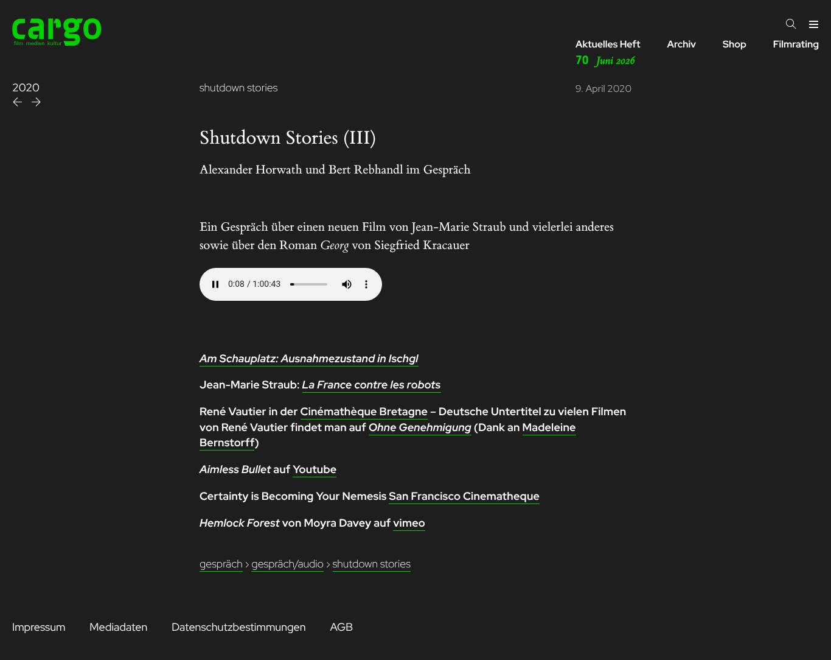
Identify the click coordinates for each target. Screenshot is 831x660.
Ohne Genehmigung (420, 428)
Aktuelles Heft (608, 53)
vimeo (409, 523)
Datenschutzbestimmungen (238, 627)
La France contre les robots (371, 385)
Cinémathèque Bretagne (364, 412)
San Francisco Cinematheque (464, 497)
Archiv (681, 44)
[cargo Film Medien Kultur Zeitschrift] (57, 42)
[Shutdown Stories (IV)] (36, 104)
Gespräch (221, 564)
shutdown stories (238, 88)
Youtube (314, 470)
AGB (341, 627)
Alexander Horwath (251, 170)
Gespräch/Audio (287, 564)
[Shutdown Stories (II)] (18, 104)
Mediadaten (118, 627)
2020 (26, 88)
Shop (734, 44)
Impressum (38, 627)
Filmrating (796, 44)
